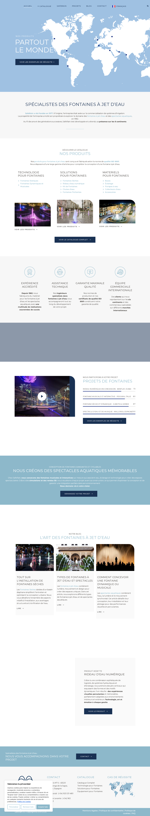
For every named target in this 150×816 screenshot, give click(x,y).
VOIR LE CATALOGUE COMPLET (73, 240)
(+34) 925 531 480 (65, 793)
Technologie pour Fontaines (89, 786)
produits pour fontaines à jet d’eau (49, 161)
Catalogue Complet (86, 783)
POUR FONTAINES (31, 175)
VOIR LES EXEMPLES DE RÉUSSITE (36, 62)
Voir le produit (96, 711)
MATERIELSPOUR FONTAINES (116, 174)
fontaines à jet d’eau (96, 116)
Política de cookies (24, 802)
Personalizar (13, 807)
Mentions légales (90, 811)
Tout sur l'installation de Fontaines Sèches (30, 581)
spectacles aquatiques (122, 116)
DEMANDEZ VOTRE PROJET (77, 494)
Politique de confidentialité (111, 811)
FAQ (133, 813)
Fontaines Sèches (28, 590)
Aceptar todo (43, 807)
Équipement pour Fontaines (89, 791)
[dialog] (28, 796)
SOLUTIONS (68, 172)
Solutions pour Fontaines (88, 789)
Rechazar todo (28, 807)
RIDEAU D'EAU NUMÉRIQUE (104, 674)
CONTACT (84, 756)
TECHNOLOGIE (28, 172)
